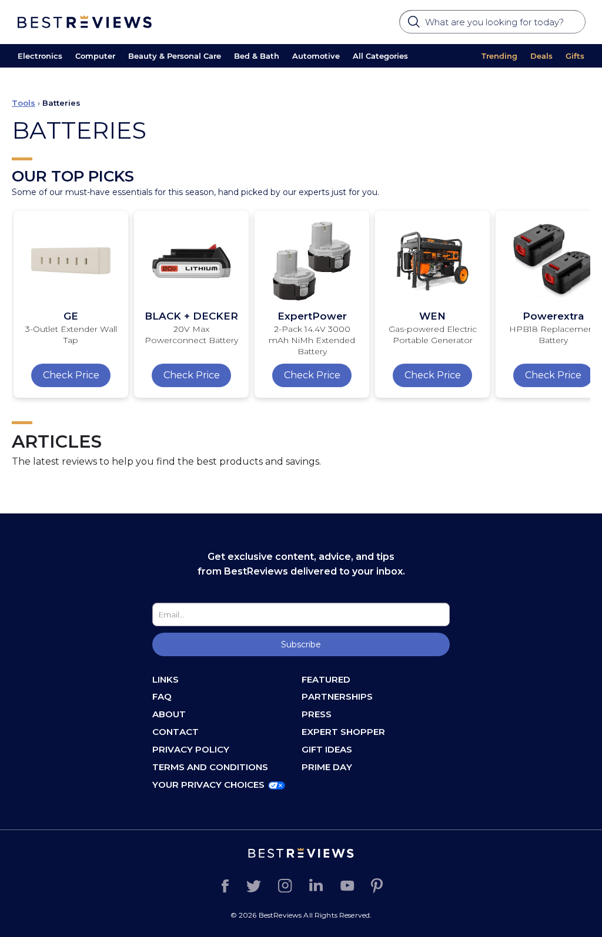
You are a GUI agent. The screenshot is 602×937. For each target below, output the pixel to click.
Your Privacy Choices (208, 784)
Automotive (316, 56)
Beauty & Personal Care (174, 56)
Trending (499, 56)
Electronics (40, 56)
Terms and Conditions (210, 767)
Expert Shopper (343, 731)
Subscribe (301, 644)
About (169, 714)
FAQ (162, 696)
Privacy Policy (190, 749)
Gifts (575, 56)
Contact (175, 731)
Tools (23, 103)
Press (317, 714)
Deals (541, 56)
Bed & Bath (256, 56)
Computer (95, 56)
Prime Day (327, 767)
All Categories (380, 56)
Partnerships (337, 696)
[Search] (415, 25)
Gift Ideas (327, 749)
